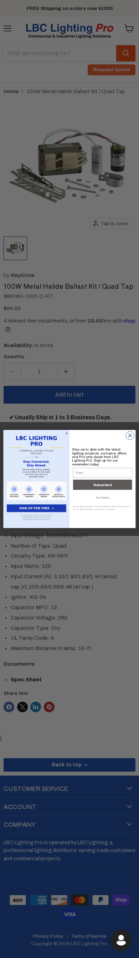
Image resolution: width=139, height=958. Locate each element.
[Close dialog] (130, 435)
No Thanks (102, 497)
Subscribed (102, 484)
